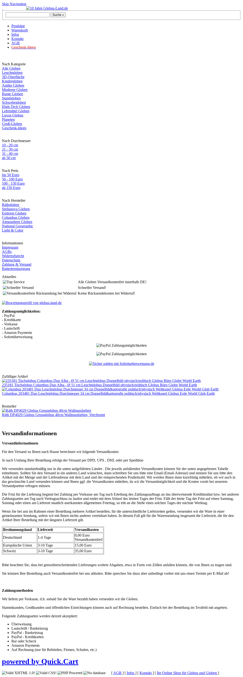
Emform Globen (14, 213)
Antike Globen (13, 85)
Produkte (18, 26)
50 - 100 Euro (12, 179)
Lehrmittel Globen (15, 111)
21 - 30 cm (10, 149)
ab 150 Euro (11, 188)
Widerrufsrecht (13, 256)
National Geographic (17, 226)
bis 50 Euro (10, 175)
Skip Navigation (14, 4)
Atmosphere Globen (17, 222)
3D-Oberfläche (13, 77)
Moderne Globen (15, 90)
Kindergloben (12, 81)
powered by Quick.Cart (40, 661)
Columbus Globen (15, 217)
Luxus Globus (12, 115)
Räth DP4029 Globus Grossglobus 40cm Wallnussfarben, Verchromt (53, 415)
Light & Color (12, 230)
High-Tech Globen (16, 107)
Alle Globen (11, 68)
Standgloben (11, 98)
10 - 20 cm (10, 145)
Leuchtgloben (12, 73)
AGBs (7, 252)
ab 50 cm (9, 158)
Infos (15, 34)
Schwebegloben (14, 102)
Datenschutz (11, 260)
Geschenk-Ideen (14, 128)
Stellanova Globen (16, 209)
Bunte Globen (12, 94)
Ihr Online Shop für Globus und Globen (187, 673)
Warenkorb (19, 30)
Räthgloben (10, 205)
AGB (15, 43)
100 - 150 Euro (13, 183)
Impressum (10, 247)
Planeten (8, 119)
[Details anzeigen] (32, 303)
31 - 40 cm (10, 154)
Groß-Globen (12, 124)
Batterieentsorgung (16, 269)
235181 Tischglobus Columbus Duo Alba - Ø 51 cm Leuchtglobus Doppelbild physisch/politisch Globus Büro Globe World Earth (99, 385)
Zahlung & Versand (16, 264)
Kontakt (17, 39)
